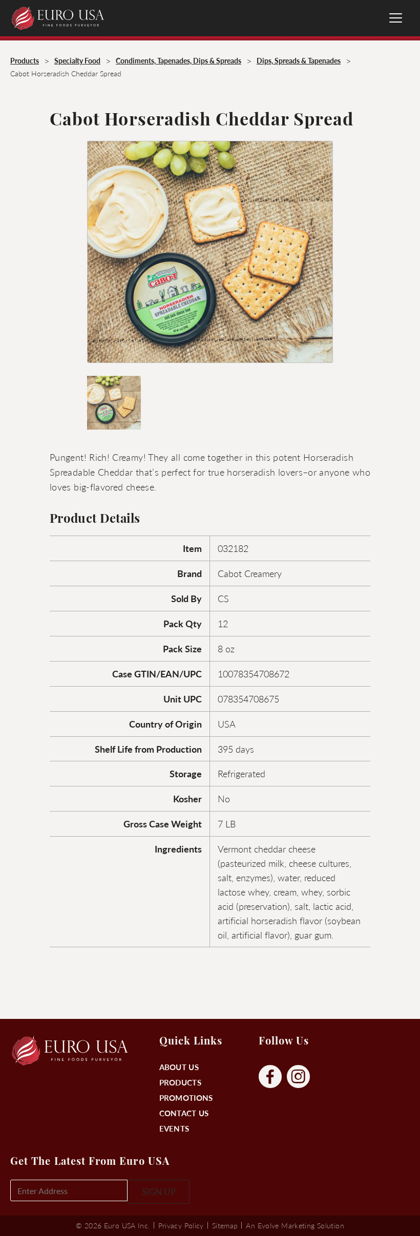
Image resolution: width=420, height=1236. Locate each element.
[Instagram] (298, 1077)
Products (180, 1082)
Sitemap (225, 1225)
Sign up (159, 1191)
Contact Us (184, 1112)
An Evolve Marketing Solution (295, 1225)
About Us (179, 1066)
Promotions (186, 1097)
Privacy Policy (181, 1225)
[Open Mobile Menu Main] (396, 18)
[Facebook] (270, 1077)
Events (174, 1128)
